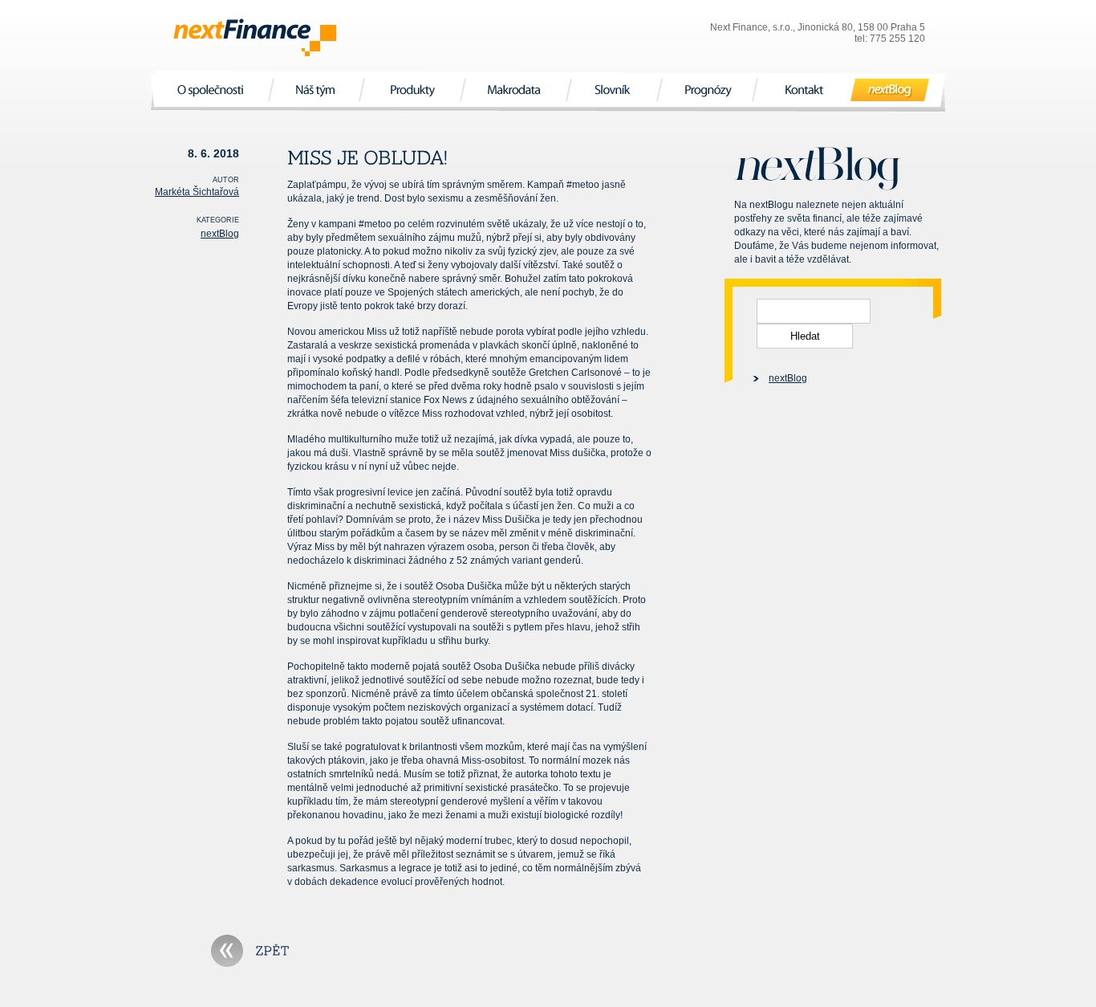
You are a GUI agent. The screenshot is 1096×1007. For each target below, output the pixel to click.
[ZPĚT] (250, 951)
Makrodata (515, 89)
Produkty (412, 89)
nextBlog (890, 89)
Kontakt (804, 89)
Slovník (614, 89)
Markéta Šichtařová (197, 192)
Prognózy (707, 89)
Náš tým (316, 89)
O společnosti (212, 89)
